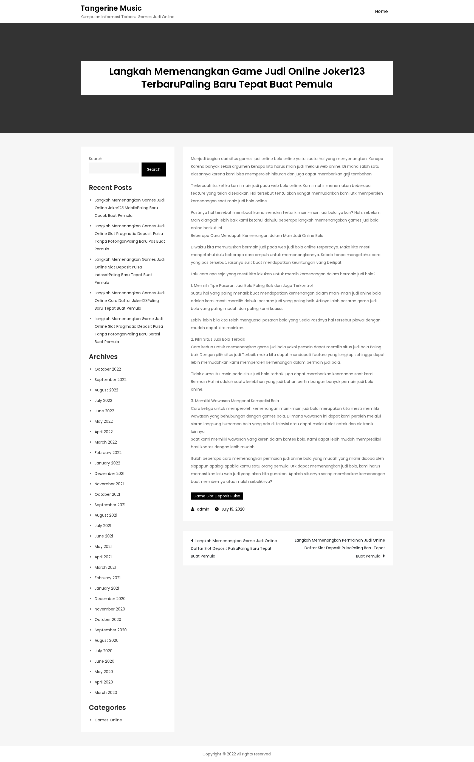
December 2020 (110, 598)
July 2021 (103, 525)
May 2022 (104, 421)
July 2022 (103, 400)
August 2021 (106, 515)
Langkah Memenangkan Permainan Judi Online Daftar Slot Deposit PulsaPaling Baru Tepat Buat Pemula (340, 548)
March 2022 (106, 442)
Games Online (108, 720)
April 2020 (104, 682)
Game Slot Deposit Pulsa (216, 496)
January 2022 (107, 463)
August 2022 (106, 390)
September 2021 (110, 505)
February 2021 (107, 578)
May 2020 (104, 671)
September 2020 (111, 630)
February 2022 (108, 452)
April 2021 (103, 557)
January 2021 (107, 588)
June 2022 (104, 411)
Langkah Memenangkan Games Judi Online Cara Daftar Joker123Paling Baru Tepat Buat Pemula (130, 300)
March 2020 (106, 692)
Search (95, 158)
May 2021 (103, 546)
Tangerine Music (111, 8)
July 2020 (103, 651)
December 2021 (109, 473)
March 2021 (105, 567)
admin (203, 509)
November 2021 (109, 484)
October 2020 (108, 619)
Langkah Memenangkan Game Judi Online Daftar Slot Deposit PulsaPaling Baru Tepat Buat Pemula (234, 548)
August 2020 (107, 640)
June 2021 (104, 536)
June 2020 (104, 661)
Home (381, 11)
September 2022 (110, 379)
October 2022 (108, 369)
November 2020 (110, 609)
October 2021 (107, 494)
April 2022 (104, 432)
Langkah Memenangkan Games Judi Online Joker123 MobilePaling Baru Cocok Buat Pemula (130, 207)
